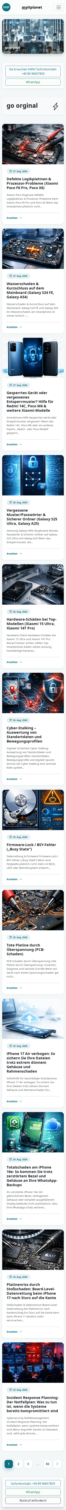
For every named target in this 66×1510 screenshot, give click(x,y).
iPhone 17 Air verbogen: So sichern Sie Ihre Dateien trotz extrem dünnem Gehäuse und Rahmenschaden (31, 1062)
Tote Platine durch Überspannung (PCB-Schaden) (25, 949)
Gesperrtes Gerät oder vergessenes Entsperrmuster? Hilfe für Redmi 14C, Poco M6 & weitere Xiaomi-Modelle (30, 401)
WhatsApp (33, 82)
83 (47, 1464)
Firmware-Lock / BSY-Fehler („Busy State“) (31, 847)
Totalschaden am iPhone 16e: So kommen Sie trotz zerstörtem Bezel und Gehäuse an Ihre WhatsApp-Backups (32, 1176)
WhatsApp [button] (33, 1492)
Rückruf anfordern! (33, 1500)
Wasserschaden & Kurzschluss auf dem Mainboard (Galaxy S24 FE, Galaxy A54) (30, 290)
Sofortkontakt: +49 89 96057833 (33, 1484)
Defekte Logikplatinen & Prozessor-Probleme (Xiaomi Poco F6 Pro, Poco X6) (32, 183)
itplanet (32, 7)
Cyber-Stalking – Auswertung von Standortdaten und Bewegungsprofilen (24, 734)
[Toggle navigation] (59, 7)
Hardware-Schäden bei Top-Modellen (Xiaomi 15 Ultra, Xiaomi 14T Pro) (31, 624)
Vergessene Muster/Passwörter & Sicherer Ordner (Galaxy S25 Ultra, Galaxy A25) (32, 517)
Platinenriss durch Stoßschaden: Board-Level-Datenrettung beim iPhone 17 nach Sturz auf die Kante (31, 1291)
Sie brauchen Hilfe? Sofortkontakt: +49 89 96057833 (33, 71)
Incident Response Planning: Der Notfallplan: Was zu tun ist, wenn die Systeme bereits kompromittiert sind (33, 1404)
